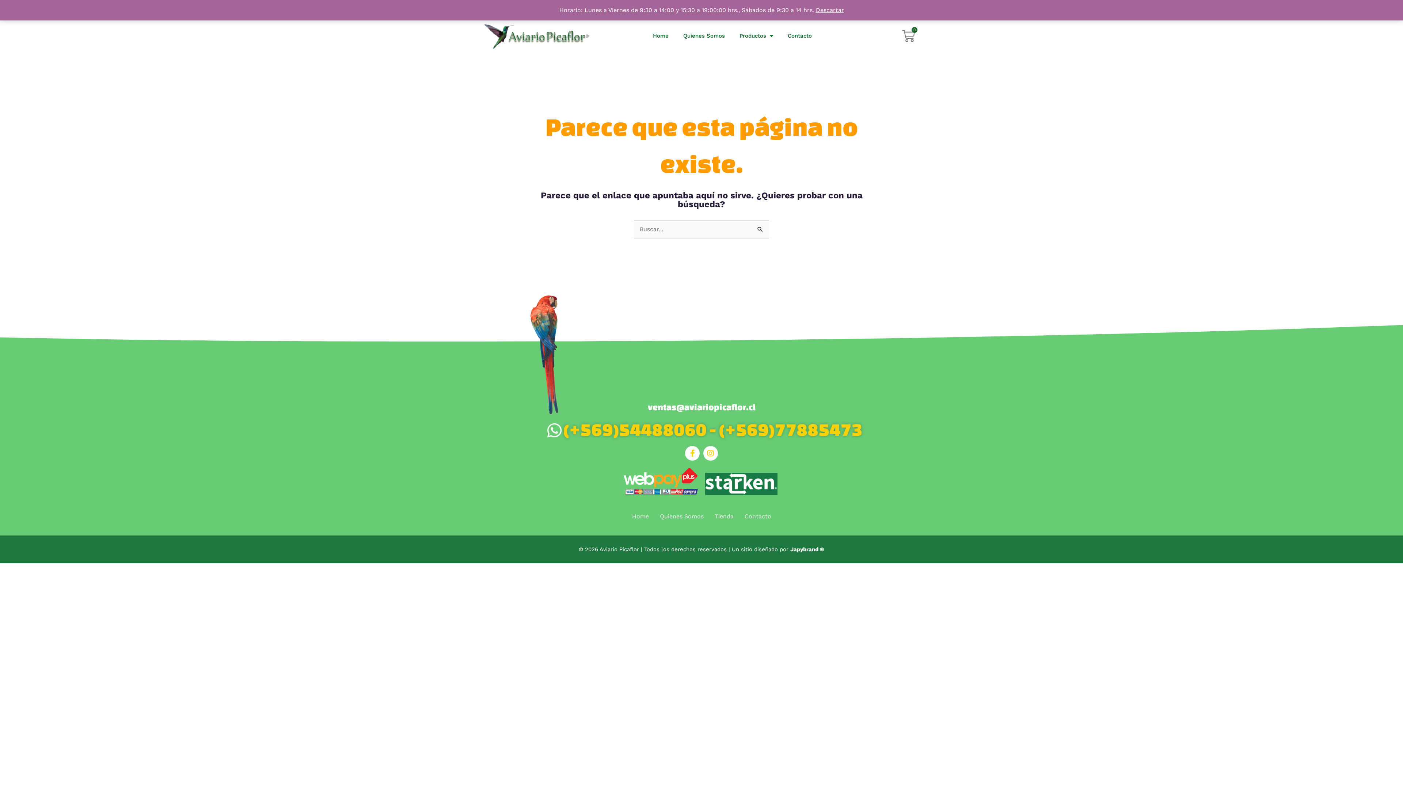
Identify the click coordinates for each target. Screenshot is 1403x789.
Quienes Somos (704, 36)
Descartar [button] (830, 10)
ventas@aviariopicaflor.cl (702, 407)
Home (661, 36)
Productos (752, 36)
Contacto (800, 36)
